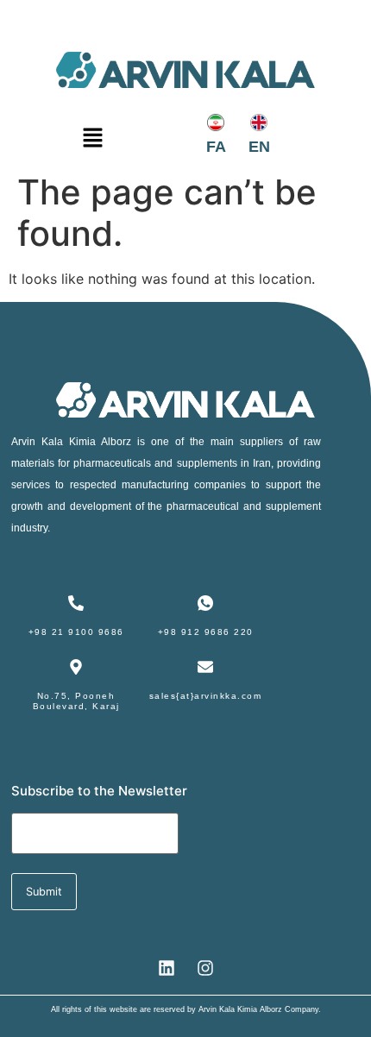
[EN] (258, 122)
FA (216, 146)
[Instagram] (205, 968)
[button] (92, 141)
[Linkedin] (166, 968)
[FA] (215, 122)
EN (259, 146)
